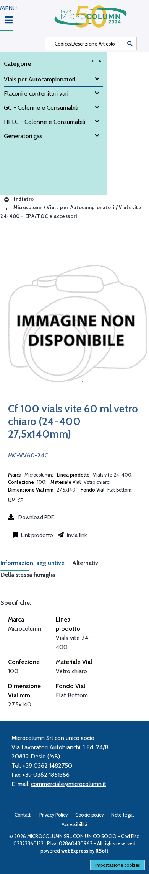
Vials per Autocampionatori (81, 208)
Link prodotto (36, 535)
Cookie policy (89, 815)
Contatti (23, 815)
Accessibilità (74, 824)
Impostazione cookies (117, 865)
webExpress (74, 851)
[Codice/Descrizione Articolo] (129, 43)
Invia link (76, 535)
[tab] (36, 565)
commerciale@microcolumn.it (68, 784)
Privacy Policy (53, 815)
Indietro (23, 199)
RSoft (102, 851)
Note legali (123, 815)
